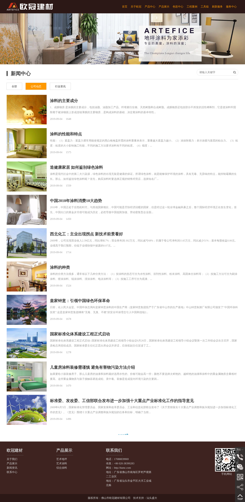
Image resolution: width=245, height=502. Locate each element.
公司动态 (36, 86)
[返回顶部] (240, 497)
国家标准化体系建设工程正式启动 (80, 334)
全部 (14, 86)
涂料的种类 (60, 267)
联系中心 (12, 462)
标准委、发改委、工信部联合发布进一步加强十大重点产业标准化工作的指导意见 (122, 400)
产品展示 (12, 453)
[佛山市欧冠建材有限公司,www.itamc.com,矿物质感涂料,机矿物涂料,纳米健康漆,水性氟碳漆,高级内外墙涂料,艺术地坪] (30, 6)
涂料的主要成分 (64, 100)
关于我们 (12, 449)
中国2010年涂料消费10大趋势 (76, 200)
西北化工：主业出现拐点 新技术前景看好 (86, 234)
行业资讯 (60, 86)
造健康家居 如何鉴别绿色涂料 (76, 167)
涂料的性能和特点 (66, 134)
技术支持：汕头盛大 (145, 487)
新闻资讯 (12, 457)
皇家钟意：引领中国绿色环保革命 (80, 300)
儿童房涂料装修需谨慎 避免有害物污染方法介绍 (92, 367)
